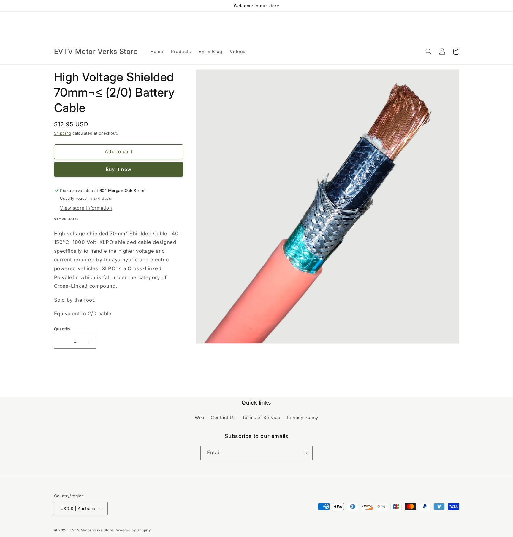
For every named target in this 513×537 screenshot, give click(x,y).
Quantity (62, 329)
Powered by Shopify (133, 530)
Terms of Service (261, 417)
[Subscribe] (305, 453)
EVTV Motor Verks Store (91, 530)
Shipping (62, 133)
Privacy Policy (302, 417)
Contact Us (223, 417)
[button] (429, 51)
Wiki (200, 417)
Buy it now (119, 169)
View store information (86, 208)
